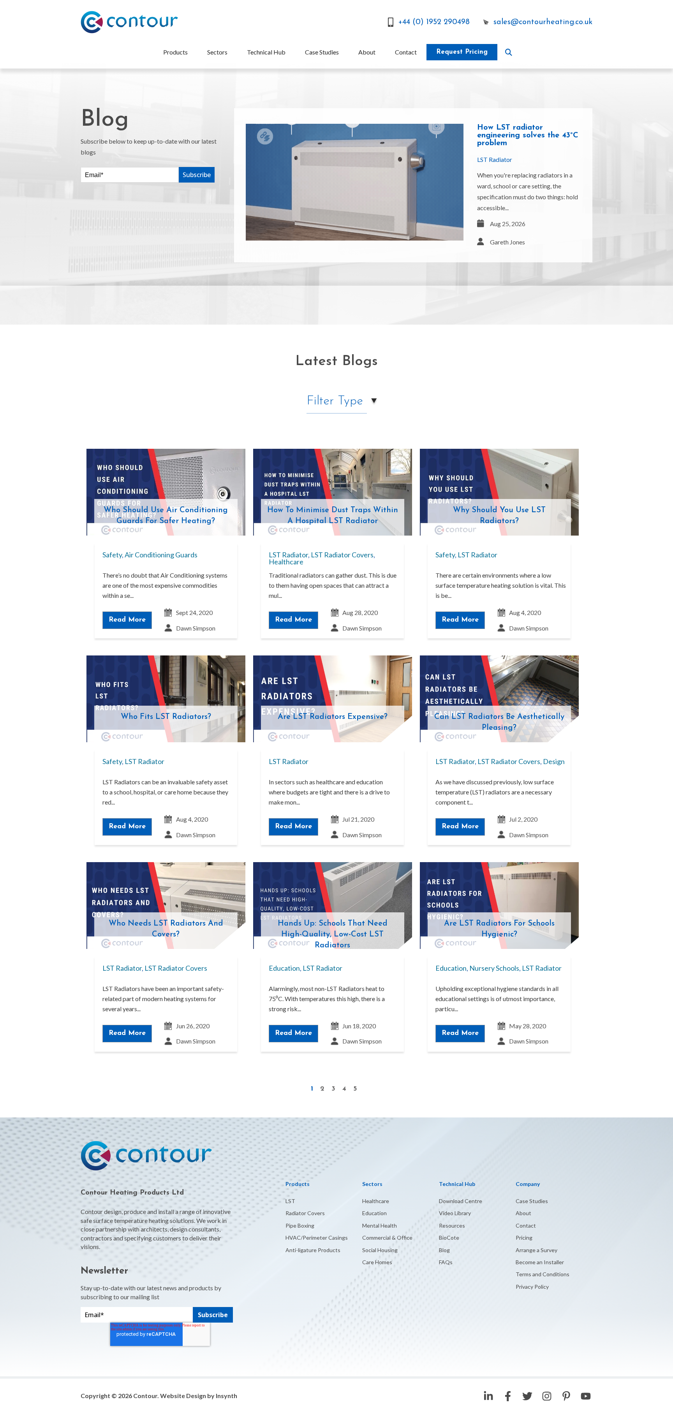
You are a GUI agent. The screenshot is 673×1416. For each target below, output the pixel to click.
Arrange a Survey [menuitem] (536, 1250)
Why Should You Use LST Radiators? (499, 515)
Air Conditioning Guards (161, 554)
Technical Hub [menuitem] (266, 52)
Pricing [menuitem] (524, 1237)
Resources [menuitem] (452, 1225)
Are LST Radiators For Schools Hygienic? (499, 929)
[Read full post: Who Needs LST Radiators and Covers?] (165, 905)
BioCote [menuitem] (449, 1237)
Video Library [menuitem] (455, 1213)
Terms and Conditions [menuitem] (542, 1274)
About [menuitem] (366, 52)
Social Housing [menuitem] (380, 1250)
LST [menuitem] (290, 1201)
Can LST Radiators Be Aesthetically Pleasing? (499, 722)
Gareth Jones (507, 242)
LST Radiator (494, 159)
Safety (112, 554)
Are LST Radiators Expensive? (333, 717)
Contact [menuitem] (406, 52)
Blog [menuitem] (444, 1250)
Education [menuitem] (374, 1213)
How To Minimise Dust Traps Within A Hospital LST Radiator (332, 515)
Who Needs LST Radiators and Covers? (166, 929)
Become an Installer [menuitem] (540, 1262)
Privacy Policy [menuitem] (532, 1286)
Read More (127, 620)
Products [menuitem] (175, 52)
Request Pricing (462, 52)
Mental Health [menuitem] (379, 1225)
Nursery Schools (494, 968)
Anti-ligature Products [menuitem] (312, 1250)
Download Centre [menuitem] (460, 1201)
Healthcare (286, 561)
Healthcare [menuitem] (375, 1201)
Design (554, 761)
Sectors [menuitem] (217, 52)
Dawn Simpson (195, 628)
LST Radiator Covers (342, 554)
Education (284, 968)
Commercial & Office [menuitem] (387, 1237)
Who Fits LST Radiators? (166, 717)
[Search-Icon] (508, 52)
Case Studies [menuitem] (322, 52)
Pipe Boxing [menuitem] (299, 1225)
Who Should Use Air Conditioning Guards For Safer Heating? (166, 515)
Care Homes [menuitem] (377, 1262)
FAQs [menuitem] (446, 1262)
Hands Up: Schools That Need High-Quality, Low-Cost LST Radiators (333, 934)
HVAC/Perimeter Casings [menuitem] (316, 1237)
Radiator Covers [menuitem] (305, 1213)
